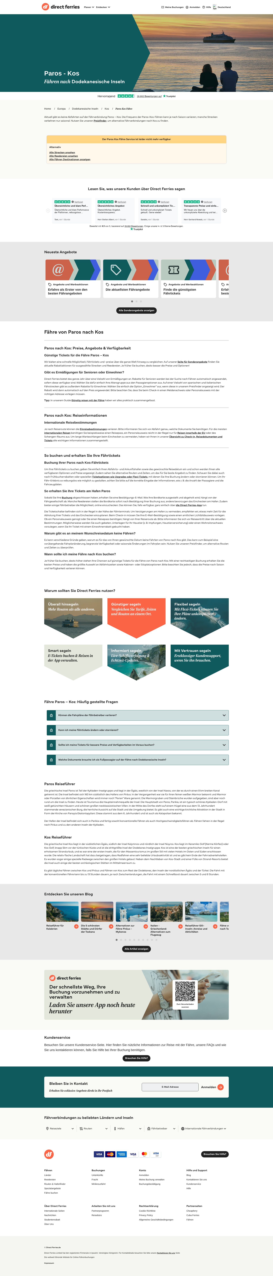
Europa (62, 109)
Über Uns (49, 1224)
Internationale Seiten (54, 1211)
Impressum (49, 1263)
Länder (47, 1175)
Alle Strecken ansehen (62, 152)
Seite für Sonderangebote (192, 362)
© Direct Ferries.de (52, 1247)
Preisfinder (100, 121)
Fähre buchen (51, 1193)
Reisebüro (97, 1215)
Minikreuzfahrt (99, 1184)
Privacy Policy (146, 1215)
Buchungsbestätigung (149, 1184)
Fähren (189, 1219)
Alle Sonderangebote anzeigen (136, 310)
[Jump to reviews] (136, 96)
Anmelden (144, 1175)
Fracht (95, 1179)
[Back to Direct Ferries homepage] (61, 7)
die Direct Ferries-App (189, 505)
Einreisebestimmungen (93, 429)
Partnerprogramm (100, 1211)
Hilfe (188, 1188)
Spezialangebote (52, 1188)
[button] (138, 715)
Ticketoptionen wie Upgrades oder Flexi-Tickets (119, 477)
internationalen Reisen (57, 433)
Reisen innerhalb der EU (191, 433)
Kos (107, 109)
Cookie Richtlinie (147, 1211)
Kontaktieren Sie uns (196, 1179)
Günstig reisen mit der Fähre (87, 400)
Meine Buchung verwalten (151, 1179)
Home (47, 109)
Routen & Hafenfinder (55, 1184)
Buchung (67, 497)
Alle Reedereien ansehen (63, 156)
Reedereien (50, 1179)
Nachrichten (50, 1215)
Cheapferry (191, 1211)
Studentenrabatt (52, 1219)
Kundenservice (193, 1184)
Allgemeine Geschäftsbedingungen (156, 1219)
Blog (188, 1175)
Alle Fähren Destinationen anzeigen (69, 159)
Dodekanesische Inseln (85, 109)
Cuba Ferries (192, 1215)
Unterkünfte (97, 1175)
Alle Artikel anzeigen (137, 949)
